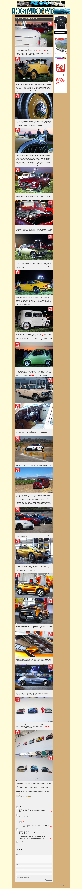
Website (17, 872)
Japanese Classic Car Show (60, 80)
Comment (18, 854)
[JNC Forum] (34, 16)
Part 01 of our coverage (40, 50)
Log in (57, 86)
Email (17, 868)
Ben (23, 821)
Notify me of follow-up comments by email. (25, 875)
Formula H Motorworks (59, 78)
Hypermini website (33, 375)
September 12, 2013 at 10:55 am (24, 816)
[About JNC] (49, 16)
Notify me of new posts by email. (23, 877)
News (26, 796)
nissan (28, 796)
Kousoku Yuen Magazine (60, 81)
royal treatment (43, 335)
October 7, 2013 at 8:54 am (23, 843)
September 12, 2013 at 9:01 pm (24, 831)
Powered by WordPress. (63, 885)
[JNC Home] (18, 16)
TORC (57, 83)
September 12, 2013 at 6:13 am (24, 809)
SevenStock (58, 82)
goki (20, 841)
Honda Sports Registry (59, 79)
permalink (18, 795)
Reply (51, 811)
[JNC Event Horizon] (26, 16)
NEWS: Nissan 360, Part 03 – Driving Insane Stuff (44, 800)
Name (17, 864)
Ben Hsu (28, 20)
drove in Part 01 (38, 337)
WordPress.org (58, 90)
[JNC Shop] (41, 16)
